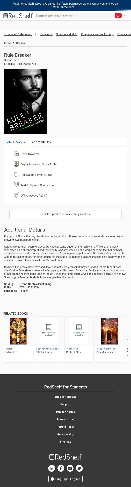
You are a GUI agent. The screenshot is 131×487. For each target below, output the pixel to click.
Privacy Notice (65, 411)
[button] (65, 154)
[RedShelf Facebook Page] (60, 470)
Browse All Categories (18, 34)
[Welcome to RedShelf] (18, 15)
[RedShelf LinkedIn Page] (51, 470)
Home (7, 43)
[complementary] (65, 333)
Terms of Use (66, 419)
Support (65, 404)
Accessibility (65, 434)
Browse (21, 43)
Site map (65, 441)
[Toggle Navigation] (125, 15)
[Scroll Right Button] (128, 340)
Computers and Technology (97, 34)
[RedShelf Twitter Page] (79, 470)
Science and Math (66, 34)
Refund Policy (65, 426)
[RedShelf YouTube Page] (70, 470)
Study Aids (46, 34)
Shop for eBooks (65, 396)
